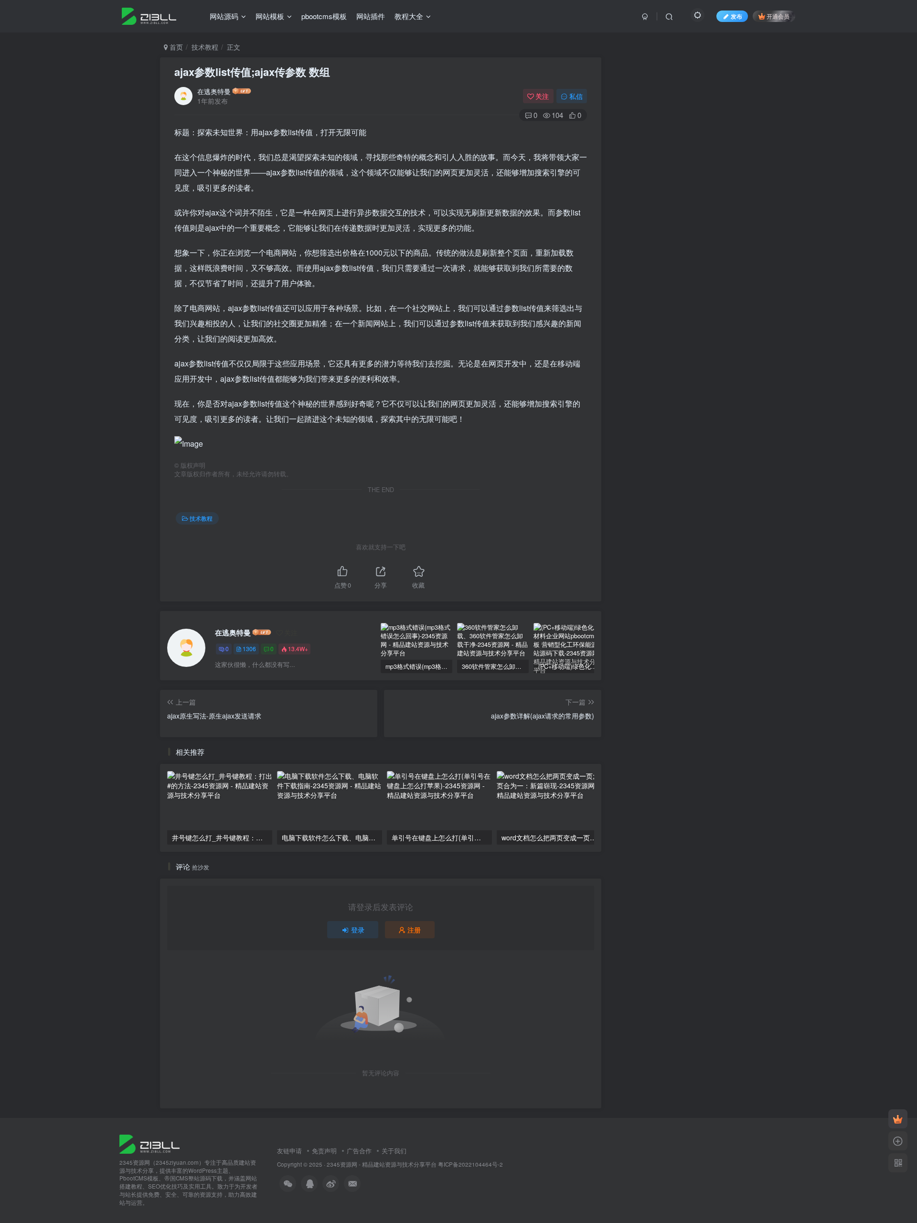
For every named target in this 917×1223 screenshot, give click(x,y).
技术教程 (205, 47)
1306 (249, 648)
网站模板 (270, 16)
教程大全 (409, 16)
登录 (357, 929)
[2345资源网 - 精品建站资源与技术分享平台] (149, 1143)
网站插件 (370, 16)
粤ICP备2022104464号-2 (470, 1164)
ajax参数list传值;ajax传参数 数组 (252, 71)
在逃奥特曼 (214, 91)
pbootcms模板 (324, 16)
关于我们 (394, 1150)
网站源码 (224, 16)
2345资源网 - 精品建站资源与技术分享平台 (382, 1164)
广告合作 (359, 1150)
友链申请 (289, 1150)
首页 (175, 47)
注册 (414, 929)
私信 (576, 96)
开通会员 (778, 16)
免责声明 (324, 1150)
